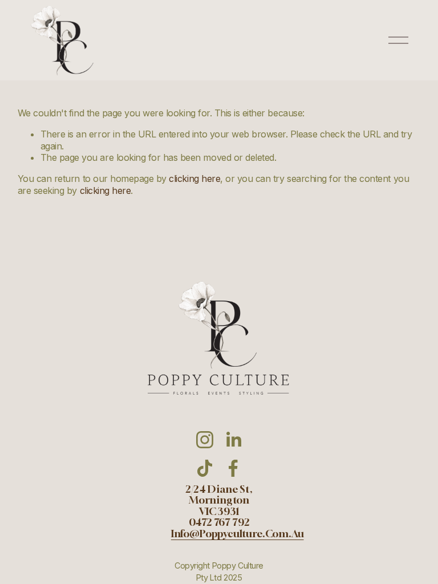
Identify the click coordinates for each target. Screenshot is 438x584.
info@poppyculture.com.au (237, 533)
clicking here (194, 178)
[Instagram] (205, 440)
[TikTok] (205, 468)
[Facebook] (233, 468)
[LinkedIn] (233, 440)
